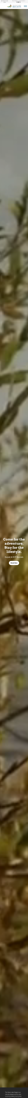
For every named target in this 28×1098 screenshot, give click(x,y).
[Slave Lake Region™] (14, 6)
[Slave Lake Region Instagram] (19, 2)
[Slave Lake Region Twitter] (18, 2)
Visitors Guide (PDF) (5, 1)
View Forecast (15, 0)
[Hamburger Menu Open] (25, 6)
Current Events (21, 0)
